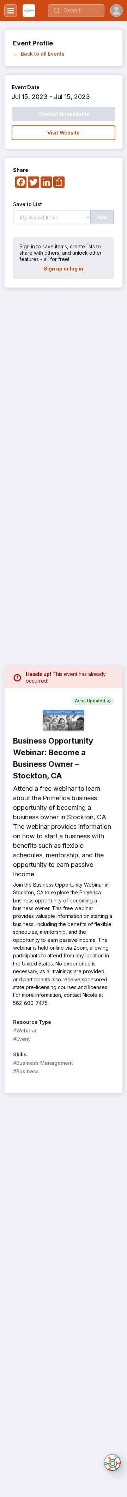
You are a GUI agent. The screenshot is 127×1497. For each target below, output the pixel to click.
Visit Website (63, 133)
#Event (21, 1039)
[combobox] (76, 10)
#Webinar (25, 1030)
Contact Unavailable (63, 114)
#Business (26, 1071)
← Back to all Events (39, 54)
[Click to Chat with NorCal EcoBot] (112, 1462)
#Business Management (43, 1063)
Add (102, 217)
